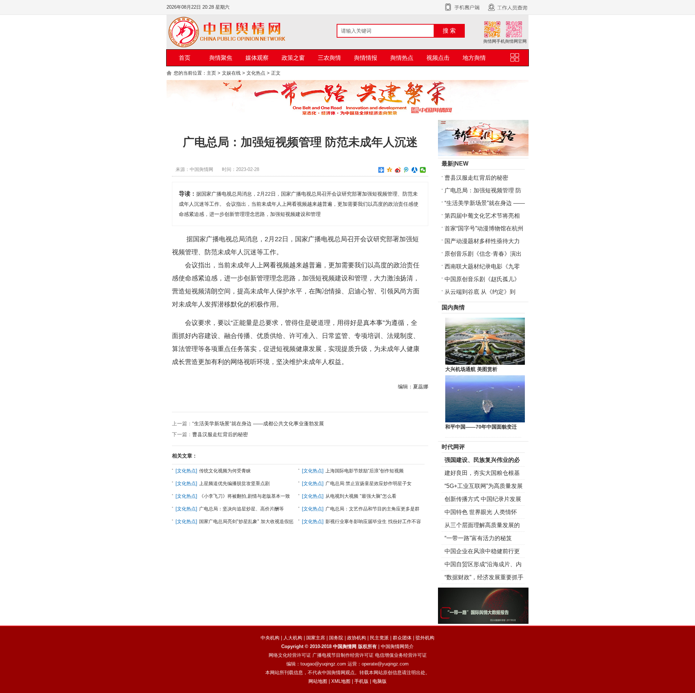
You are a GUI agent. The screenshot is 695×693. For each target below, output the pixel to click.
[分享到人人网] (415, 170)
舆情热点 (401, 58)
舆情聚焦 (220, 58)
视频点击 (438, 58)
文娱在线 (231, 73)
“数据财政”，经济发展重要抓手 (484, 577)
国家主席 (315, 637)
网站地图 (317, 681)
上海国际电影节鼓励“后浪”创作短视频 (364, 470)
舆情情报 (365, 58)
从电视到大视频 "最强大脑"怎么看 (360, 496)
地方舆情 (474, 58)
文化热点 (256, 73)
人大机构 (292, 637)
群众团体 (402, 637)
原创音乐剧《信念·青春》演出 (483, 254)
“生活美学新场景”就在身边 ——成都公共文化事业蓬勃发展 (258, 423)
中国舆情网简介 (397, 646)
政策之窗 (293, 58)
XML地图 (340, 681)
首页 (184, 58)
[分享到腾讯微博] (406, 170)
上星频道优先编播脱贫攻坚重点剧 (234, 483)
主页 (211, 73)
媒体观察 (257, 58)
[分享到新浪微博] (398, 170)
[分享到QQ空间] (390, 170)
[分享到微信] (423, 170)
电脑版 (379, 681)
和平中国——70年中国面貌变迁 (481, 427)
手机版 (361, 681)
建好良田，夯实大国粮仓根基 (482, 473)
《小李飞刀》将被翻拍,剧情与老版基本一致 (244, 496)
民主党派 (379, 637)
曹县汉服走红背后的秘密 (220, 434)
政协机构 (356, 637)
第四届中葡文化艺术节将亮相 (482, 216)
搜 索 (449, 31)
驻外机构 (425, 637)
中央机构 (270, 637)
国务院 (336, 637)
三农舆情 (329, 58)
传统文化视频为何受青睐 (225, 470)
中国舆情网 (345, 646)
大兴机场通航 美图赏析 (471, 369)
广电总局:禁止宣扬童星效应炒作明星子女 (368, 483)
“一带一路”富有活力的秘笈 (478, 538)
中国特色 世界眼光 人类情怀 (481, 512)
